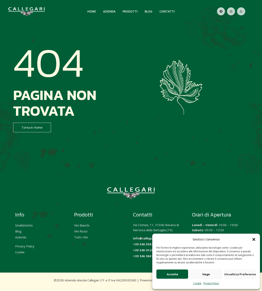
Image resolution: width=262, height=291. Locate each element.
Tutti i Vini (81, 237)
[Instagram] (231, 11)
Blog (148, 11)
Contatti (167, 11)
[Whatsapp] (241, 11)
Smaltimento (24, 225)
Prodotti (130, 11)
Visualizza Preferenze (240, 274)
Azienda (109, 11)
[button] (254, 239)
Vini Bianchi (81, 225)
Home (91, 11)
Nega (206, 274)
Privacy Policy (211, 283)
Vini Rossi (80, 231)
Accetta (172, 274)
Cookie (197, 283)
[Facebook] (221, 11)
